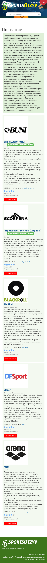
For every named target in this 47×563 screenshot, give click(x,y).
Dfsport (7, 390)
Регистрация (40, 2)
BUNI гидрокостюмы (14, 141)
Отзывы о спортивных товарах (13, 549)
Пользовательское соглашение (33, 557)
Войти (33, 2)
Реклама (18, 557)
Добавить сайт (8, 557)
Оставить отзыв (10, 199)
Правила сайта (39, 559)
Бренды (6, 148)
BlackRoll (8, 304)
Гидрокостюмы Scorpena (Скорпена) (22, 230)
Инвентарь (13, 307)
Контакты (29, 559)
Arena (7, 466)
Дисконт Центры (17, 393)
